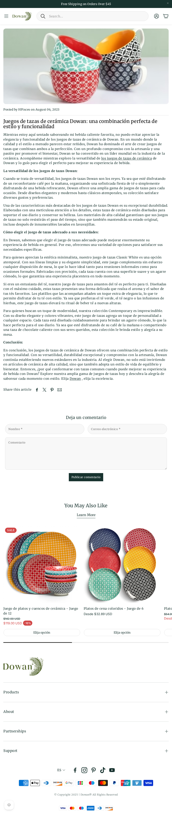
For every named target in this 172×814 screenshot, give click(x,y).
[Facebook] (75, 770)
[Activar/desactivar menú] (6, 16)
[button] (92, 16)
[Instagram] (84, 770)
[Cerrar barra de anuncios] (168, 3)
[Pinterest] (93, 770)
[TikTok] (103, 770)
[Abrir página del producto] (122, 564)
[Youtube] (112, 770)
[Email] (59, 390)
